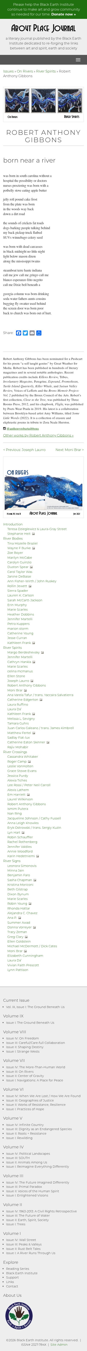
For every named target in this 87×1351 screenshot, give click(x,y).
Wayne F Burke (19, 548)
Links (10, 1282)
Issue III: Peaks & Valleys (24, 1244)
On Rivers (25, 71)
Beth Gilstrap (17, 889)
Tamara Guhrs (18, 723)
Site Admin (59, 1345)
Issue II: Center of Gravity (25, 1076)
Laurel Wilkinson (20, 799)
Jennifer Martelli (20, 619)
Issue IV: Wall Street (21, 1240)
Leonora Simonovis (22, 866)
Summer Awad (18, 923)
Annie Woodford (20, 851)
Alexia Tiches (17, 780)
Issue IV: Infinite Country (25, 1125)
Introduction (13, 524)
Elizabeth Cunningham (25, 956)
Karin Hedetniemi (21, 856)
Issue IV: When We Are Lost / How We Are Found (43, 1096)
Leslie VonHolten (20, 766)
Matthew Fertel (19, 733)
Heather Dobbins (20, 614)
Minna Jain (15, 870)
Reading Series (17, 1269)
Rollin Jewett (17, 586)
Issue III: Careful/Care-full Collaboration (35, 1043)
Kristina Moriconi (20, 885)
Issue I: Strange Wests (22, 1051)
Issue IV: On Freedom (22, 1038)
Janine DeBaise (19, 576)
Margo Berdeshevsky (23, 652)
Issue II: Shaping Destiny (25, 1047)
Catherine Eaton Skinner (26, 742)
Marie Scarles (17, 609)
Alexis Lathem (18, 790)
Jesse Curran (17, 638)
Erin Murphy (17, 605)
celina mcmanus (20, 671)
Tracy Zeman (17, 932)
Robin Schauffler (20, 837)
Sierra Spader (17, 591)
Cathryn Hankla (19, 662)
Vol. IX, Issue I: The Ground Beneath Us (35, 1007)
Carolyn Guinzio (19, 562)
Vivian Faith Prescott (23, 965)
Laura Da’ (14, 709)
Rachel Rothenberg (22, 842)
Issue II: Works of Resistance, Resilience (36, 1105)
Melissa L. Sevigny (21, 719)
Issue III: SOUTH (18, 1158)
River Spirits (46, 71)
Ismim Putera (17, 809)
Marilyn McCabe (19, 558)
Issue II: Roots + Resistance (26, 1133)
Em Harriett (16, 794)
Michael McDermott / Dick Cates (32, 946)
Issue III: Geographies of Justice (30, 1100)
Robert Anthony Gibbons (26, 685)
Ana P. (12, 918)
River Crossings (15, 752)
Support (12, 1277)
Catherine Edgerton (22, 700)
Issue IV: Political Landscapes (28, 1154)
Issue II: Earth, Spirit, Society (27, 1220)
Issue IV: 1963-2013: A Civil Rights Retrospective (41, 1211)
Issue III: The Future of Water (28, 1215)
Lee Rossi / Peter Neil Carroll (28, 785)
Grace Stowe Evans (22, 771)
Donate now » (63, 14)
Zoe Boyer (15, 553)
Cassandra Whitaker (22, 757)
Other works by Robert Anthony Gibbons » (38, 435)
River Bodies (13, 538)
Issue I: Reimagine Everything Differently (37, 1166)
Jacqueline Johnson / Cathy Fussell (34, 818)
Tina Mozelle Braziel (22, 543)
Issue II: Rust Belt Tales (23, 1249)
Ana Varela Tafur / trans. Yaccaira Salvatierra (40, 695)
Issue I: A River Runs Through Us (30, 1253)
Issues (8, 71)
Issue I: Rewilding (19, 1138)
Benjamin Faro (18, 875)
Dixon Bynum (18, 894)
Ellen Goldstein (19, 941)
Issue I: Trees (15, 1224)
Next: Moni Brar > (70, 449)
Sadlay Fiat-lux (18, 737)
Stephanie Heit (19, 534)
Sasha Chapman (19, 880)
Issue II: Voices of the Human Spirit (32, 1191)
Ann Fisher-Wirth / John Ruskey (31, 581)
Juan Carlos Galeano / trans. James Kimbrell (40, 728)
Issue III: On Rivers (20, 1072)
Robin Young (17, 903)
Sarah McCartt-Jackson (24, 600)
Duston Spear (18, 567)
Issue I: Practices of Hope (25, 1109)
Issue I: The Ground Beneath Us (30, 1023)
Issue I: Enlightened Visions (27, 1195)
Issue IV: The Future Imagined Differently (37, 1182)
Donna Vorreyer (19, 927)
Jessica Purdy (17, 776)
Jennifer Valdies (19, 847)
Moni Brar (15, 690)
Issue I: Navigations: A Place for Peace (34, 1080)
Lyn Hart (13, 832)
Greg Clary (15, 937)
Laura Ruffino (17, 704)
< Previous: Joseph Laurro (24, 449)
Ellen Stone (16, 676)
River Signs (11, 861)
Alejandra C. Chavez (22, 913)
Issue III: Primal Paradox (24, 1187)
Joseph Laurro (18, 681)
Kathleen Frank (19, 643)
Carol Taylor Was (19, 572)
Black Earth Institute (22, 1273)
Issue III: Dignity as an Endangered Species (39, 1129)
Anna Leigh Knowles (23, 823)
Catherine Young (20, 633)
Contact (12, 1286)
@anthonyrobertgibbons (23, 428)
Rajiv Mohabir (17, 747)
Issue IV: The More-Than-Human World (35, 1067)
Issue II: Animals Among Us (26, 1162)
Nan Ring (14, 813)
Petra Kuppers (18, 624)
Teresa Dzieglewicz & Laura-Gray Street (37, 529)
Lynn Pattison (17, 970)
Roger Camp (17, 761)
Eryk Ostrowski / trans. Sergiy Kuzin (34, 828)
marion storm (17, 629)
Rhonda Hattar (18, 908)
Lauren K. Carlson (20, 595)
